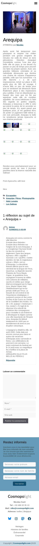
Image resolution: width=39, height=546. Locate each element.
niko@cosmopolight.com (22, 508)
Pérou (18, 198)
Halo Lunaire (12, 201)
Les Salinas (11, 204)
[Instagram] (16, 518)
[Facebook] (29, 518)
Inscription (19, 484)
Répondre (10, 360)
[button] (35, 3)
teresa (12, 227)
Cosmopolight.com (21, 543)
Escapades (11, 195)
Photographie (28, 198)
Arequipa (10, 198)
